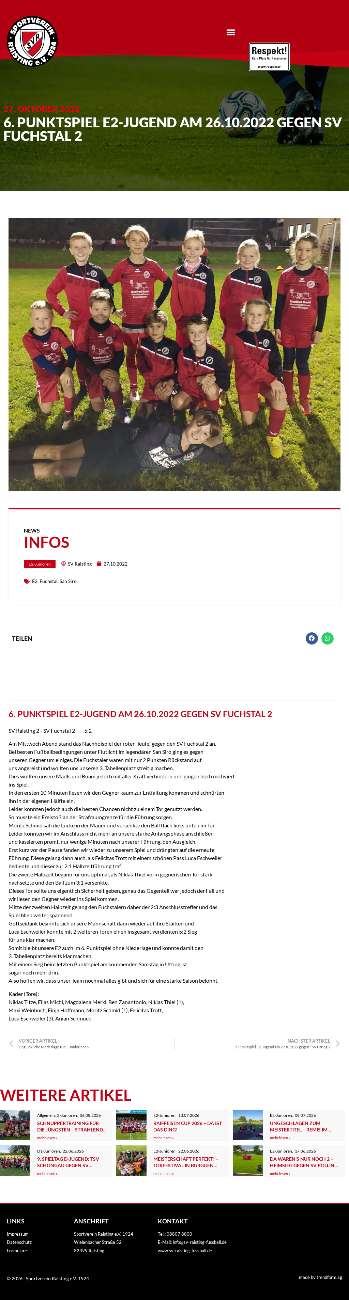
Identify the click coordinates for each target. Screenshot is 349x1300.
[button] (312, 638)
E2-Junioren (40, 564)
